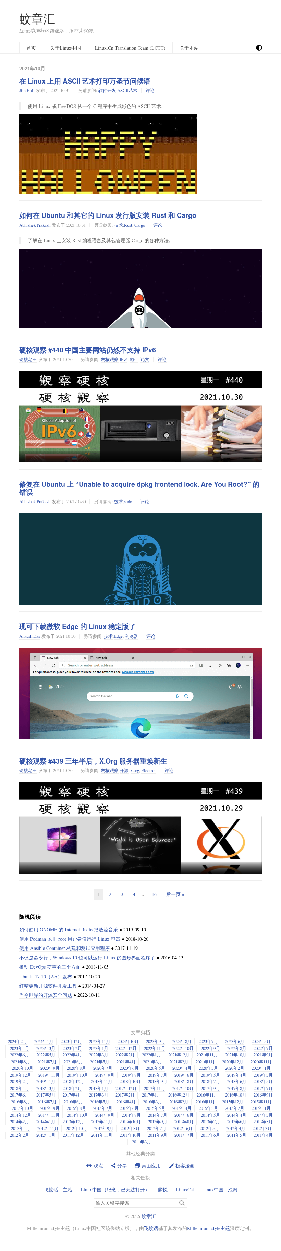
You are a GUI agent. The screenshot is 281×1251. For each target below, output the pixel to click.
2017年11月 (154, 1088)
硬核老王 (28, 359)
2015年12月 (232, 1102)
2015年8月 (76, 1108)
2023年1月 (98, 1048)
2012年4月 (235, 1128)
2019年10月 (77, 1075)
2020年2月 (234, 1068)
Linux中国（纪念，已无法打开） (115, 1189)
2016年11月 (207, 1095)
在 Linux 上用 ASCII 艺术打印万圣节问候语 (84, 81)
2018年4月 (19, 1088)
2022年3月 (98, 1055)
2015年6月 (129, 1108)
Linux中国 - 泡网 (219, 1189)
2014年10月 (77, 1115)
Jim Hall (27, 90)
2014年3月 (263, 1115)
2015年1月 (261, 1108)
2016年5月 (99, 1102)
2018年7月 (210, 1081)
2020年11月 (261, 1061)
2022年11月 (154, 1048)
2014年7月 (157, 1115)
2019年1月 (46, 1081)
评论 (150, 90)
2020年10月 (22, 1068)
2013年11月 (101, 1121)
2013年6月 (236, 1121)
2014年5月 (210, 1115)
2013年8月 (184, 1121)
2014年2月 (19, 1121)
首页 (31, 48)
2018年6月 (236, 1081)
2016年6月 (73, 1102)
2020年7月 (102, 1068)
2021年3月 (152, 1061)
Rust (128, 225)
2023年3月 (46, 1048)
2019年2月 (19, 1081)
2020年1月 (261, 1068)
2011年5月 (236, 1135)
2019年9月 (104, 1075)
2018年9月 (157, 1081)
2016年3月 (152, 1102)
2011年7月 (184, 1135)
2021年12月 (179, 1055)
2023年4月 (19, 1048)
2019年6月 (184, 1075)
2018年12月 (73, 1081)
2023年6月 (234, 1041)
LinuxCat (185, 1189)
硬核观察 (110, 359)
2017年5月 (46, 1095)
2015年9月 (50, 1108)
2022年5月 (46, 1055)
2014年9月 (104, 1115)
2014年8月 (131, 1115)
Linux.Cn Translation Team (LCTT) (130, 48)
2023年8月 (182, 1041)
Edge (118, 636)
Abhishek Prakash (34, 225)
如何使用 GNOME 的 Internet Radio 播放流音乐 (68, 929)
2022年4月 (72, 1055)
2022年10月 (183, 1048)
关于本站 (189, 48)
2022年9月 (210, 1048)
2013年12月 (73, 1121)
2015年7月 (102, 1108)
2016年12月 (179, 1095)
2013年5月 (263, 1121)
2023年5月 (261, 1041)
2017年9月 (210, 1088)
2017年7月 (263, 1088)
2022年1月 (151, 1055)
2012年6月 (183, 1128)
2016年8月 (20, 1102)
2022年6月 (19, 1055)
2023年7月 (208, 1041)
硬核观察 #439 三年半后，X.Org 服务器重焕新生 (93, 761)
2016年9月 (263, 1095)
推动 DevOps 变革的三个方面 (50, 967)
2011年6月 (210, 1135)
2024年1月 (43, 1041)
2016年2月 (178, 1102)
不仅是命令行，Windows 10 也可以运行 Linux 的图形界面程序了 (87, 957)
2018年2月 (72, 1088)
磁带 (134, 359)
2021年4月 (126, 1061)
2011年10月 (130, 1135)
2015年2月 (234, 1108)
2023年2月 (72, 1048)
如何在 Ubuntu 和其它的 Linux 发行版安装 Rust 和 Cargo (107, 215)
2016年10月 (235, 1095)
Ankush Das (29, 636)
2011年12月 (73, 1135)
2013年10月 (130, 1121)
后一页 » (175, 894)
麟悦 (163, 1189)
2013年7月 (210, 1121)
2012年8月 (130, 1128)
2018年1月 (98, 1088)
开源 (124, 770)
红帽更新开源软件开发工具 (48, 985)
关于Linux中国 (65, 48)
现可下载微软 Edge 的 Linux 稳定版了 (77, 626)
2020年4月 (182, 1068)
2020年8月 (76, 1068)
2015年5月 (155, 1108)
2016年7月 (47, 1102)
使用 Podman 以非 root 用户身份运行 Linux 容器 (69, 939)
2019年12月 (20, 1075)
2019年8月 (131, 1075)
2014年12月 (20, 1115)
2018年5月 (263, 1081)
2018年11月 (101, 1081)
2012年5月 (209, 1128)
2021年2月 (178, 1061)
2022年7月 (263, 1048)
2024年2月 (17, 1041)
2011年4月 (263, 1135)
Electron (148, 770)
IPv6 (123, 359)
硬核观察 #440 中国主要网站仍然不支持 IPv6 (87, 350)
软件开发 (107, 90)
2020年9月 (50, 1068)
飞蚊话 (151, 1228)
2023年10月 (128, 1041)
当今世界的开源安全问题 (45, 995)
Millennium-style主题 (208, 1228)
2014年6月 (184, 1115)
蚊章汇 (37, 19)
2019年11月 (49, 1075)
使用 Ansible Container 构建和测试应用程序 (64, 948)
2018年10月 (130, 1081)
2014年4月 (236, 1115)
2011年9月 (157, 1135)
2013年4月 (20, 1128)
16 (154, 894)
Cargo (139, 225)
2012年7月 (156, 1128)
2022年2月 (125, 1055)
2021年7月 (47, 1061)
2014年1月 (46, 1121)
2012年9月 (103, 1128)
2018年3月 (46, 1088)
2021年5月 (99, 1061)
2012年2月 (19, 1135)
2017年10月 (183, 1088)
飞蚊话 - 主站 (58, 1189)
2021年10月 (235, 1055)
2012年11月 (48, 1128)
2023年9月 (155, 1041)
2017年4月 (72, 1095)
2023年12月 (71, 1041)
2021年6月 (73, 1061)
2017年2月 (125, 1095)
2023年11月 (99, 1041)
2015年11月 (261, 1102)
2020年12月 (232, 1061)
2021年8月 (20, 1061)
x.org (135, 770)
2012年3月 (262, 1128)
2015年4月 (182, 1108)
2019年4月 (236, 1075)
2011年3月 (141, 1142)
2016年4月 (126, 1102)
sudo (128, 501)
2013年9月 (157, 1121)
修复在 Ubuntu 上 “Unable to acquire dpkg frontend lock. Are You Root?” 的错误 (139, 488)
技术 (118, 225)
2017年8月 (236, 1088)
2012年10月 (76, 1128)
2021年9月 (263, 1055)
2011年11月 (101, 1135)
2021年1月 (205, 1061)
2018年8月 (184, 1081)
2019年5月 (210, 1075)
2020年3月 (208, 1068)
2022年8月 (236, 1048)
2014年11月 (49, 1115)
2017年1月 (151, 1095)
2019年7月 (157, 1075)
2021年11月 (207, 1055)
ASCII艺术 (127, 90)
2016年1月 (205, 1102)
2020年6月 (129, 1068)
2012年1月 (46, 1135)
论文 (144, 359)
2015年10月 (22, 1108)
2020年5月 (155, 1068)
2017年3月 (98, 1095)
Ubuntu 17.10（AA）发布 (45, 976)
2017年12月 (126, 1088)
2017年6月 (19, 1095)
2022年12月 (126, 1048)
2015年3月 (208, 1108)
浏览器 (131, 636)
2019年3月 (263, 1075)
